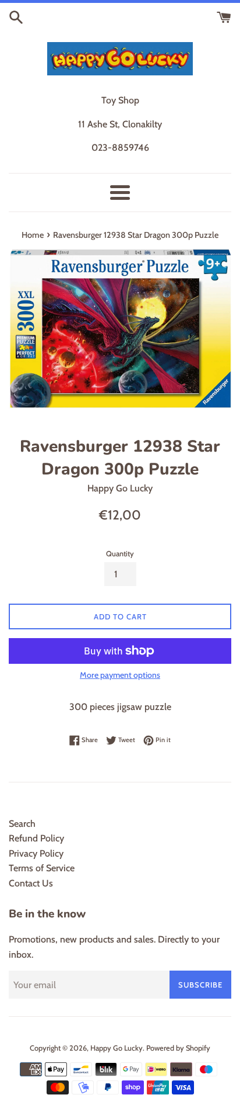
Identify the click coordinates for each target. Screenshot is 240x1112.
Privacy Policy (36, 853)
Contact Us (31, 883)
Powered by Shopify (178, 1048)
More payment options (120, 675)
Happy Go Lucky (116, 1048)
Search (22, 823)
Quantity (120, 553)
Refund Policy (36, 838)
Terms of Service (42, 868)
